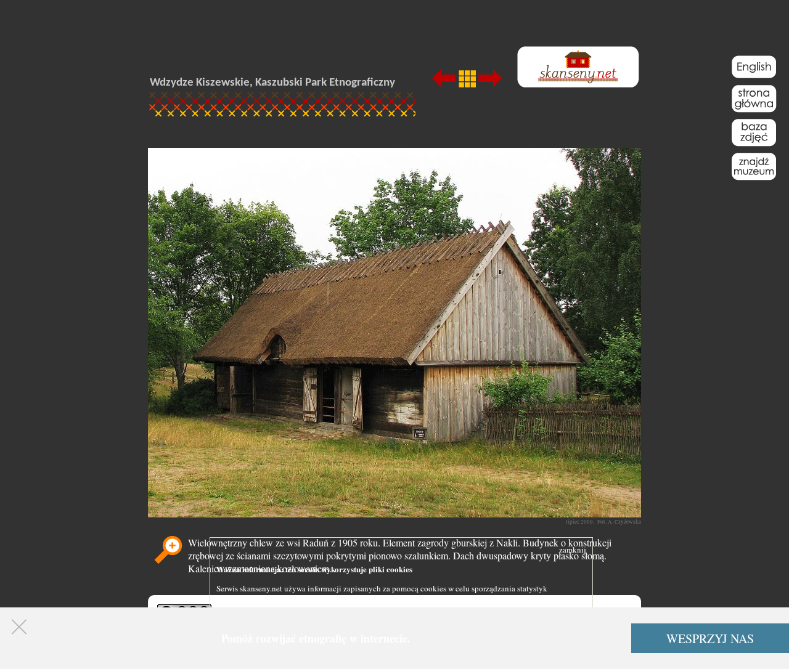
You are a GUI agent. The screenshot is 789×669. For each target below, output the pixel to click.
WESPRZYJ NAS (710, 638)
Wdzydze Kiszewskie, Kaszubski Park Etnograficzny (272, 83)
